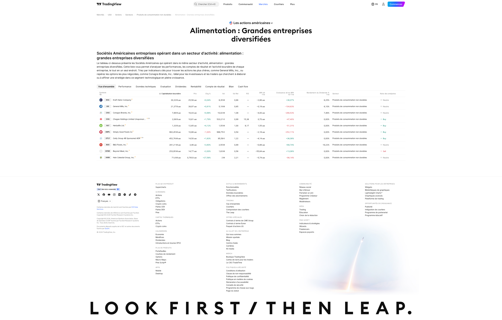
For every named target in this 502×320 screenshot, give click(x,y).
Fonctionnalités (232, 187)
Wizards (302, 226)
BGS (107, 145)
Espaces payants (306, 232)
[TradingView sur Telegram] (125, 194)
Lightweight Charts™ (373, 193)
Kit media (230, 249)
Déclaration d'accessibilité (237, 282)
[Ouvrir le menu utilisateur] (383, 4)
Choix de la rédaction (308, 215)
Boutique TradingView (235, 257)
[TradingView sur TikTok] (130, 194)
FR (376, 4)
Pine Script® (161, 262)
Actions (159, 195)
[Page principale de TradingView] (109, 4)
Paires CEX (160, 207)
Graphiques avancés (374, 196)
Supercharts (161, 187)
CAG (108, 113)
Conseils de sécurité (234, 285)
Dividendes (160, 240)
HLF (107, 125)
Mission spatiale (233, 237)
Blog (228, 240)
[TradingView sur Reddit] (135, 194)
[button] (234, 4)
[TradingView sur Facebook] (104, 194)
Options (159, 257)
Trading (302, 209)
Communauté (246, 4)
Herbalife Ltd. (119, 125)
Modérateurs (304, 201)
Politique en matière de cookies (239, 279)
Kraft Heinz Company (122, 100)
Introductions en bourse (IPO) (168, 243)
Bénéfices (160, 237)
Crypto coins (161, 204)
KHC (107, 100)
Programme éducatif (374, 215)
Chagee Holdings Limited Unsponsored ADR (130, 119)
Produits (227, 4)
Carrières (230, 246)
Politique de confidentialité (237, 276)
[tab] (106, 86)
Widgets (368, 187)
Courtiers (279, 4)
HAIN (108, 157)
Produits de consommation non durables (349, 100)
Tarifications (231, 190)
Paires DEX (160, 209)
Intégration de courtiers (375, 209)
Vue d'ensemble (233, 204)
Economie (160, 234)
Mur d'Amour (304, 190)
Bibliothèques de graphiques (377, 190)
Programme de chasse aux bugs (240, 288)
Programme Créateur (308, 196)
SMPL (107, 132)
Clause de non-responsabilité (238, 273)
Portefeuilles (161, 251)
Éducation (303, 212)
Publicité (368, 207)
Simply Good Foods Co (122, 132)
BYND (107, 151)
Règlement (304, 198)
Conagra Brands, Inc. (122, 113)
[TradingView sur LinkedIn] (119, 194)
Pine (157, 212)
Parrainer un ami (306, 193)
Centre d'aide (232, 243)
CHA (108, 119)
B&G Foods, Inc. (119, 145)
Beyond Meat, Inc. (121, 151)
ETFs (158, 198)
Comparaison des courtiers (237, 209)
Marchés (263, 4)
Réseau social (305, 187)
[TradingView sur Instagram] (114, 194)
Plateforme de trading (374, 198)
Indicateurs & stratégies (309, 223)
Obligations (160, 201)
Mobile (158, 270)
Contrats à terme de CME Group (239, 220)
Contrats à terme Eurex (236, 223)
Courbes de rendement (165, 254)
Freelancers (304, 229)
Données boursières (234, 193)
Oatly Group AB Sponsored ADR (126, 138)
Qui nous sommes (233, 234)
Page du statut (232, 291)
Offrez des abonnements (236, 196)
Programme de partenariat (376, 212)
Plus (292, 4)
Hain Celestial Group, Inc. (123, 157)
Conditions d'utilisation (235, 270)
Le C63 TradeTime (234, 262)
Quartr (107, 228)
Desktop (159, 273)
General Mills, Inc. (120, 106)
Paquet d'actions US (235, 226)
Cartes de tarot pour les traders (239, 260)
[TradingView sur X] (98, 194)
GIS (107, 106)
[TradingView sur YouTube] (109, 194)
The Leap (230, 212)
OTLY (108, 138)
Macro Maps (161, 260)
